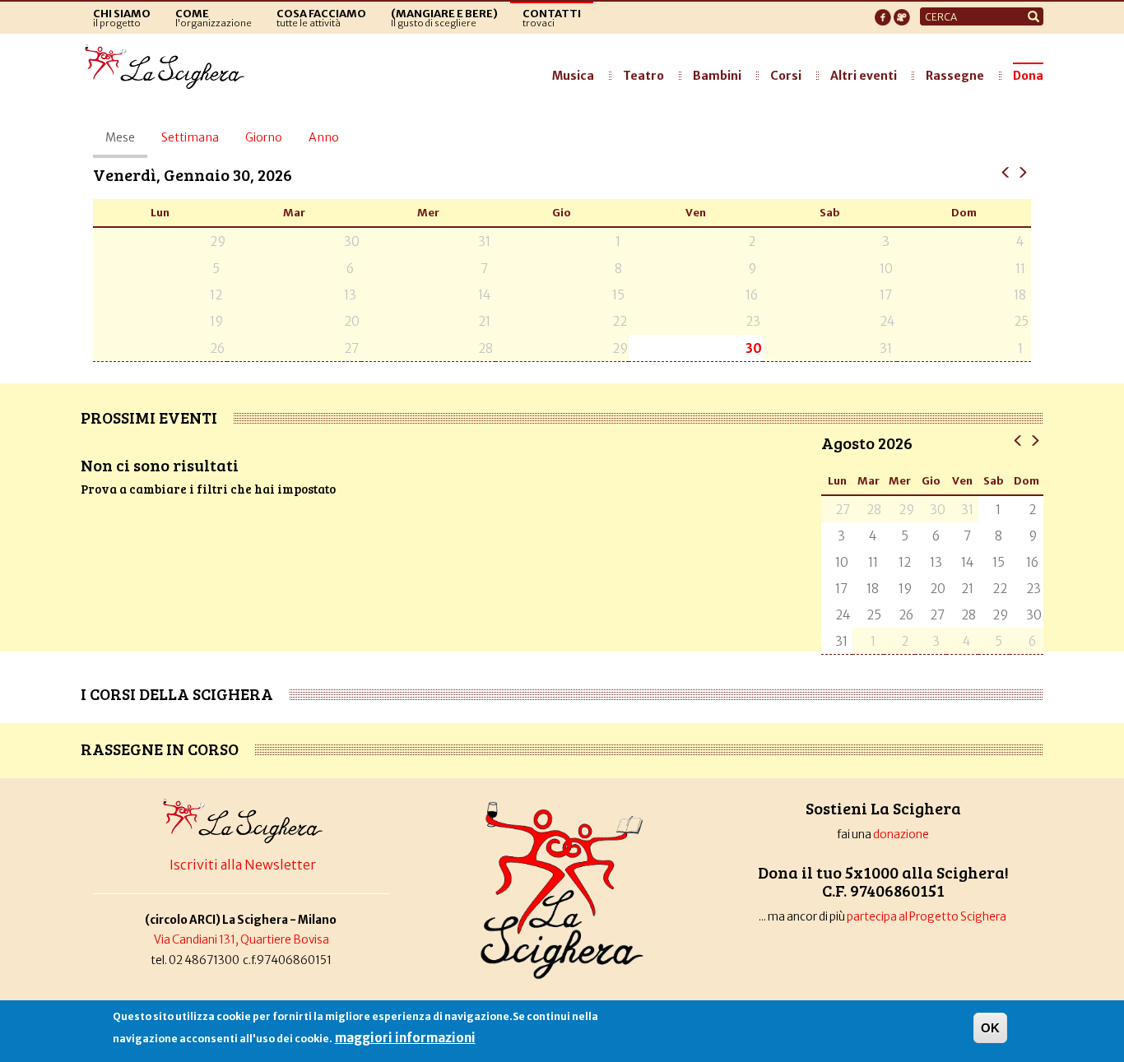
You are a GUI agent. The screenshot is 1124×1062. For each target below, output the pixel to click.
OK (990, 1028)
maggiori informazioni (405, 1038)
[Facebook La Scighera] (883, 12)
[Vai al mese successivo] (1034, 439)
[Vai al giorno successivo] (1022, 171)
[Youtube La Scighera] (902, 12)
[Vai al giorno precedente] (1006, 171)
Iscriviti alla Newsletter (243, 864)
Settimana (190, 137)
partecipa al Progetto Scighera (927, 917)
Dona (1028, 75)
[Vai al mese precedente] (1018, 439)
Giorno (263, 137)
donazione (901, 835)
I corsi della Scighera (177, 693)
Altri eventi (863, 75)
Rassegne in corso (160, 748)
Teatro (643, 75)
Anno (324, 137)
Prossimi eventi (149, 417)
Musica (573, 75)
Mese (126, 144)
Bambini (717, 75)
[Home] (169, 67)
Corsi (785, 75)
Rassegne (955, 75)
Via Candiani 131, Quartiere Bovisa (241, 940)
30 (753, 348)
